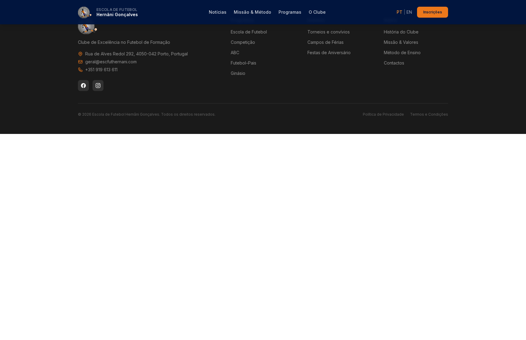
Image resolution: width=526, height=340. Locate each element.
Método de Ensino (402, 52)
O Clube (317, 12)
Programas (290, 12)
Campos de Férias (325, 42)
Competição (243, 42)
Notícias (217, 12)
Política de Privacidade (383, 114)
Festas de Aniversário (329, 52)
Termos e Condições (429, 114)
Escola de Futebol (249, 31)
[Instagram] (98, 85)
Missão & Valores (401, 42)
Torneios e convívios (328, 31)
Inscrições (432, 12)
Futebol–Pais (243, 62)
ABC (235, 52)
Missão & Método (252, 12)
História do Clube (401, 31)
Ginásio (238, 73)
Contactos (394, 62)
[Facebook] (83, 85)
